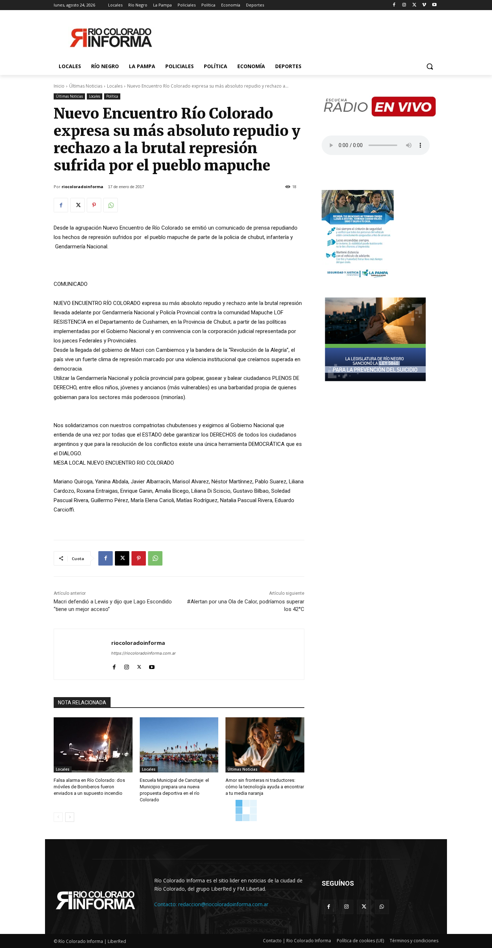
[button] (429, 66)
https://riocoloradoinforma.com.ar (143, 653)
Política (112, 96)
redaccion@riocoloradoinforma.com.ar (223, 904)
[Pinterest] (94, 205)
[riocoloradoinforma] (83, 654)
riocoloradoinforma (82, 186)
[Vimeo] (424, 5)
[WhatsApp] (110, 205)
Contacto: (166, 904)
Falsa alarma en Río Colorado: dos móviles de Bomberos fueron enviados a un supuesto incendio (89, 787)
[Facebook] (394, 5)
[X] (414, 5)
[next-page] (69, 817)
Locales (114, 86)
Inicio (59, 86)
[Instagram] (404, 5)
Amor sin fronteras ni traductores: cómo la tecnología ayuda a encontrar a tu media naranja (264, 787)
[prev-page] (58, 817)
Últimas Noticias (85, 86)
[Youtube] (434, 5)
